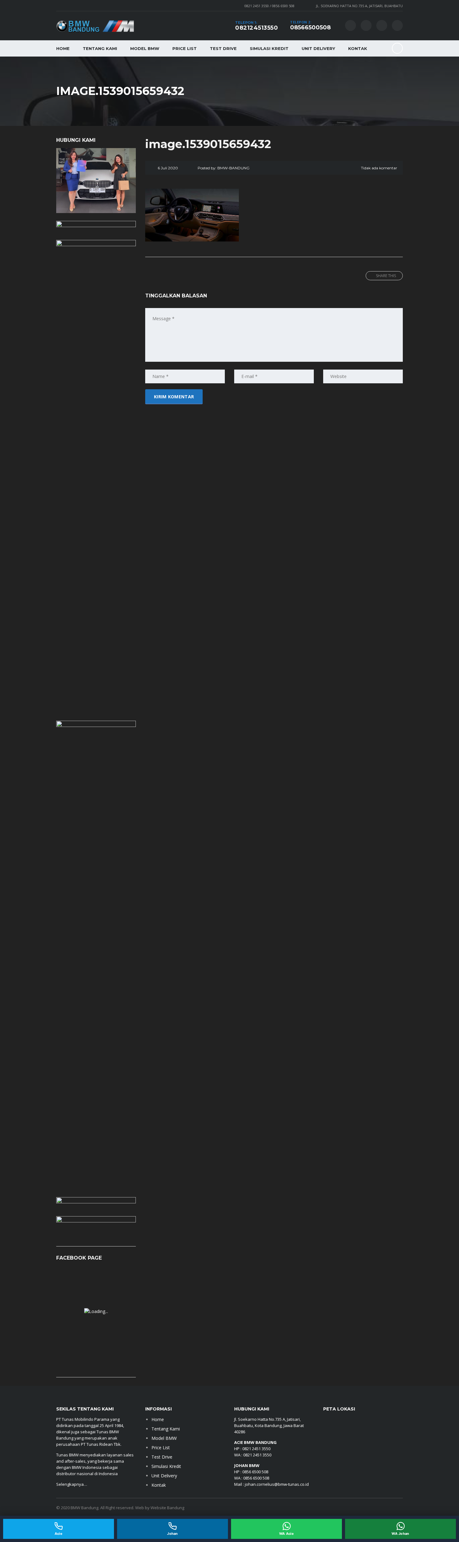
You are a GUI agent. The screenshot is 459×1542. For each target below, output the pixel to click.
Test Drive (223, 48)
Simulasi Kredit (269, 48)
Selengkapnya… (72, 1484)
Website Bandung (167, 1507)
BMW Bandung (84, 1507)
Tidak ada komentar (379, 168)
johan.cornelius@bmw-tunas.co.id (277, 1484)
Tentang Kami (100, 48)
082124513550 (256, 27)
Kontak (357, 48)
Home (63, 48)
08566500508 (310, 27)
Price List (184, 48)
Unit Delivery (318, 48)
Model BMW (144, 48)
